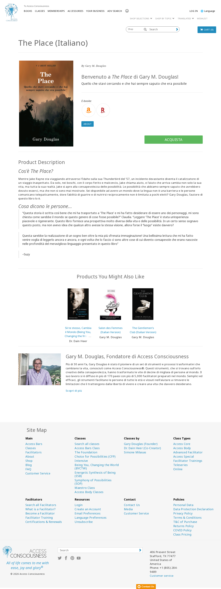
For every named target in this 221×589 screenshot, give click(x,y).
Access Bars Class (87, 448)
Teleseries (180, 465)
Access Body (182, 448)
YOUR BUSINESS (95, 10)
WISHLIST (202, 18)
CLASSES (40, 10)
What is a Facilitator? (40, 509)
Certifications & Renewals (43, 522)
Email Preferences (87, 513)
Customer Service (37, 473)
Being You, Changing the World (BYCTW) (97, 466)
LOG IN (193, 10)
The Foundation (86, 452)
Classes (30, 448)
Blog (28, 465)
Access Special (183, 456)
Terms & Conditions (187, 517)
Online (177, 469)
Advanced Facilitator (188, 452)
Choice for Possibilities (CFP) (95, 456)
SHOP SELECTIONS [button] (140, 18)
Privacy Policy (183, 513)
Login (79, 505)
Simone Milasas (135, 452)
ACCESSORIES (75, 10)
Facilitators (33, 452)
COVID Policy (182, 530)
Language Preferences (90, 517)
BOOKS (28, 10)
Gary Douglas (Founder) (140, 444)
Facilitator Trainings (187, 460)
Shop (29, 460)
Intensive (81, 460)
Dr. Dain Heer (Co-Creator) (142, 448)
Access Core (181, 444)
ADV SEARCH (114, 10)
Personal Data (183, 505)
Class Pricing (182, 534)
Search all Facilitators (40, 505)
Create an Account (88, 509)
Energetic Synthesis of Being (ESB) (95, 474)
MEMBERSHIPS (56, 10)
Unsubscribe (84, 522)
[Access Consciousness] (11, 12)
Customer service (162, 575)
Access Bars (33, 444)
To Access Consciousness (36, 6)
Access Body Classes (89, 492)
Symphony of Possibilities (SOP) (93, 481)
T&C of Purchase (185, 522)
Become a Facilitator (40, 513)
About (87, 123)
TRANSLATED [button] (185, 18)
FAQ (28, 469)
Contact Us (132, 505)
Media (128, 509)
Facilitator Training (39, 517)
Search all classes (87, 444)
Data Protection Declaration (193, 509)
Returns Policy (183, 526)
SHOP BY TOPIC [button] (163, 18)
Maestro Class (85, 488)
